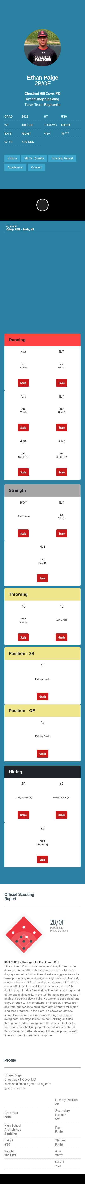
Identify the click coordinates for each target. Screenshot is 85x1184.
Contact (36, 167)
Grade (61, 637)
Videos (12, 158)
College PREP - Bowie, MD (20, 228)
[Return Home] (64, 9)
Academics (15, 167)
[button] (42, 205)
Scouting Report (62, 158)
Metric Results (34, 158)
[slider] (35, 215)
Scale (23, 383)
